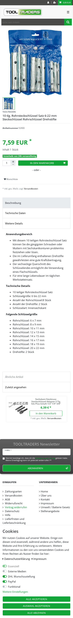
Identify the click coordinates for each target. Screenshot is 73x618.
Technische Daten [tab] (15, 213)
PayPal (12, 581)
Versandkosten (31, 188)
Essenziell (13, 566)
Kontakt (45, 499)
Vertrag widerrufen (15, 507)
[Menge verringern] (13, 164)
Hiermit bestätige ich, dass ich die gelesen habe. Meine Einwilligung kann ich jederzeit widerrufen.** (37, 459)
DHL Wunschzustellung (21, 576)
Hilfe (7, 515)
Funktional (14, 586)
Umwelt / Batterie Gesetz (55, 507)
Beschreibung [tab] (13, 203)
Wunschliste (12, 179)
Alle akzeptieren (36, 599)
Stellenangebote (50, 511)
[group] (18, 408)
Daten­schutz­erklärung (17, 559)
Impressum (40, 559)
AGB (7, 499)
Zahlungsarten (13, 491)
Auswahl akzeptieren (36, 605)
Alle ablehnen (36, 612)
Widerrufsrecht (13, 503)
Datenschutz (11, 511)
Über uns (46, 495)
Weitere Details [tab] (14, 223)
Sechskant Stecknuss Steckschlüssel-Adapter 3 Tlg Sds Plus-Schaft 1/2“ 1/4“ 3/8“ (46, 401)
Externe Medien (17, 571)
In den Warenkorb (42, 163)
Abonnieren (35, 468)
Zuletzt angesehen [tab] (15, 387)
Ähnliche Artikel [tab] (14, 377)
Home (44, 491)
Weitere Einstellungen (15, 592)
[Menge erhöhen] (13, 161)
